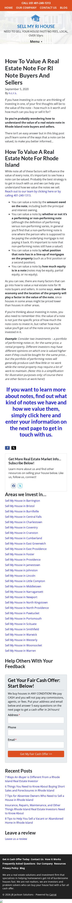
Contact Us (48, 8)
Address (14, 715)
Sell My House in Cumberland (23, 538)
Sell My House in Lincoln (20, 575)
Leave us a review (16, 839)
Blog (63, 8)
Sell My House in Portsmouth (23, 618)
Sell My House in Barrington (22, 500)
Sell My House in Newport (21, 597)
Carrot (52, 894)
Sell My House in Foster (19, 554)
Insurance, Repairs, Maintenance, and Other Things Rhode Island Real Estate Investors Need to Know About (35, 809)
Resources (60, 863)
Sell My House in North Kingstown (26, 602)
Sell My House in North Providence (27, 608)
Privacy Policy (10, 868)
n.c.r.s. (13, 93)
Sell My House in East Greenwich (25, 543)
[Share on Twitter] (13, 448)
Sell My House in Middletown (23, 586)
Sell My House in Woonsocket (23, 645)
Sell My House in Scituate (21, 624)
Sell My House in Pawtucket (22, 613)
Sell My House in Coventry (21, 527)
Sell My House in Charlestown (23, 522)
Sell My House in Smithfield (22, 629)
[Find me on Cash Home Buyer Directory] (36, 901)
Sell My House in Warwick (21, 634)
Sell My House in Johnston (21, 570)
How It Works (53, 859)
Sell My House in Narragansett (24, 592)
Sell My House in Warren (20, 651)
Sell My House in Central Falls (23, 517)
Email (12, 740)
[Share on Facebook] (7, 448)
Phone (12, 727)
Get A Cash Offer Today (16, 859)
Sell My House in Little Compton (25, 581)
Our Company (26, 8)
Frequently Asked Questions (19, 863)
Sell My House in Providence (23, 559)
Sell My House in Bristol (19, 506)
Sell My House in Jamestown (22, 565)
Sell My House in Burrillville (22, 511)
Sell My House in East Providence (26, 549)
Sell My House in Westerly (21, 640)
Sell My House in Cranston (21, 533)
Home (9, 8)
